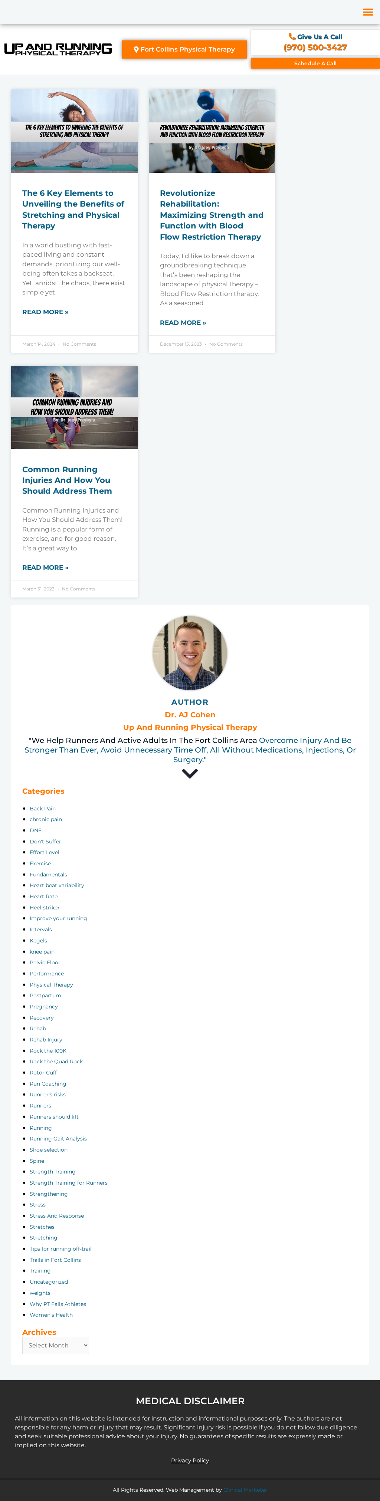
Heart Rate (44, 896)
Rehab (38, 1028)
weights (40, 1293)
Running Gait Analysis (58, 1138)
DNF (36, 830)
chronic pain (46, 819)
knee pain (42, 951)
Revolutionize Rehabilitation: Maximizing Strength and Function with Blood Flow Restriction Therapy (212, 214)
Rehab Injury (46, 1039)
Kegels (38, 940)
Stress (38, 1204)
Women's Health (51, 1314)
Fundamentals (48, 874)
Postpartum (45, 995)
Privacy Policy (190, 1460)
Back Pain (43, 808)
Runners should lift (54, 1116)
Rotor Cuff (43, 1072)
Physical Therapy (51, 984)
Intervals (41, 929)
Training (40, 1270)
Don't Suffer (45, 841)
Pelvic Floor (45, 962)
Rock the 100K (48, 1050)
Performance (47, 973)
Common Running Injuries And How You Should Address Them (67, 480)
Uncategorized (49, 1281)
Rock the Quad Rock (56, 1061)
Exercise (40, 863)
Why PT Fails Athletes (58, 1304)
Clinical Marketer (245, 1490)
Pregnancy (44, 1006)
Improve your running (58, 918)
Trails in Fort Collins (55, 1260)
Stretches (42, 1227)
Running (41, 1128)
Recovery (42, 1017)
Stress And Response (57, 1215)
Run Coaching (48, 1083)
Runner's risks (48, 1094)
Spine (37, 1161)
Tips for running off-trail (61, 1248)
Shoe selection (49, 1149)
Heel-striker (45, 907)
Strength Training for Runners (69, 1182)
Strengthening (49, 1194)
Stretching (44, 1237)
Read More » (45, 312)
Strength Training (53, 1171)
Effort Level (44, 852)
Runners (40, 1105)
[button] (368, 12)
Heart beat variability (57, 885)
